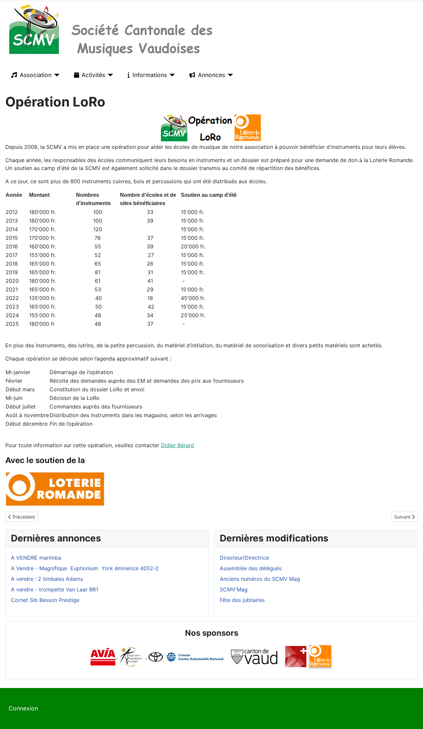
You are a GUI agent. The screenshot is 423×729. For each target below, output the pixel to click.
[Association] (56, 75)
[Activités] (109, 75)
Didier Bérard (177, 445)
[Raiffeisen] (146, 656)
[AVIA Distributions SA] (105, 656)
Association (36, 74)
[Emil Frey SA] (186, 656)
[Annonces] (229, 75)
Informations (150, 74)
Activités (93, 74)
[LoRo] (320, 656)
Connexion (23, 708)
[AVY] (131, 656)
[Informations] (171, 75)
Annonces (211, 74)
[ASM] (295, 656)
